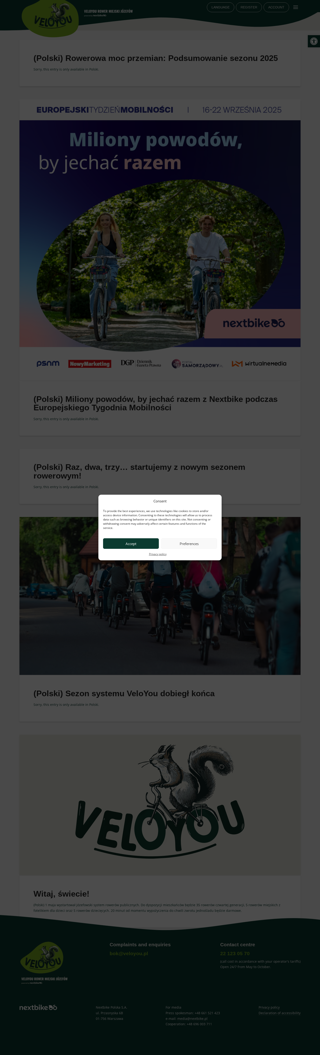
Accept (131, 543)
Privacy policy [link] (158, 554)
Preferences (189, 543)
